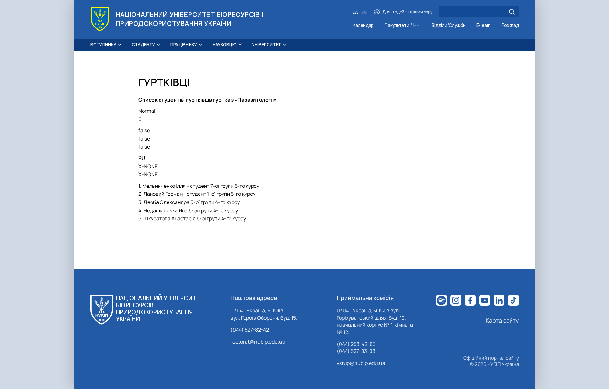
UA (355, 13)
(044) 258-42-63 (356, 343)
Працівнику (183, 44)
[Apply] (512, 11)
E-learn (483, 25)
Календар (363, 25)
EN (364, 13)
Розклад (510, 25)
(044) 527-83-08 (356, 351)
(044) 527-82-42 (249, 329)
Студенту (143, 44)
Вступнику (103, 44)
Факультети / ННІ (402, 25)
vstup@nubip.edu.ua (361, 363)
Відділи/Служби (448, 25)
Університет (266, 44)
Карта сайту (502, 320)
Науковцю (225, 44)
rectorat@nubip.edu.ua (257, 341)
